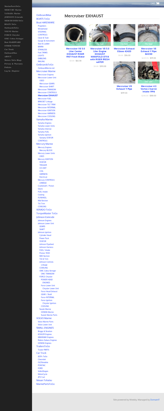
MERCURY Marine (13, 9)
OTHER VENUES (12, 45)
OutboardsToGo (11, 27)
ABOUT (7, 56)
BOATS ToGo (10, 24)
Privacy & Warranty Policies (13, 65)
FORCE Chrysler (12, 35)
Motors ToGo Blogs (13, 60)
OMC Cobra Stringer (13, 38)
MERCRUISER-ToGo (13, 20)
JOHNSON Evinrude (13, 17)
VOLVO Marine (11, 31)
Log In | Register (11, 71)
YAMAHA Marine (12, 13)
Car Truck (9, 49)
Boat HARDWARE (12, 42)
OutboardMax (10, 53)
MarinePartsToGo (12, 6)
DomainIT (155, 399)
